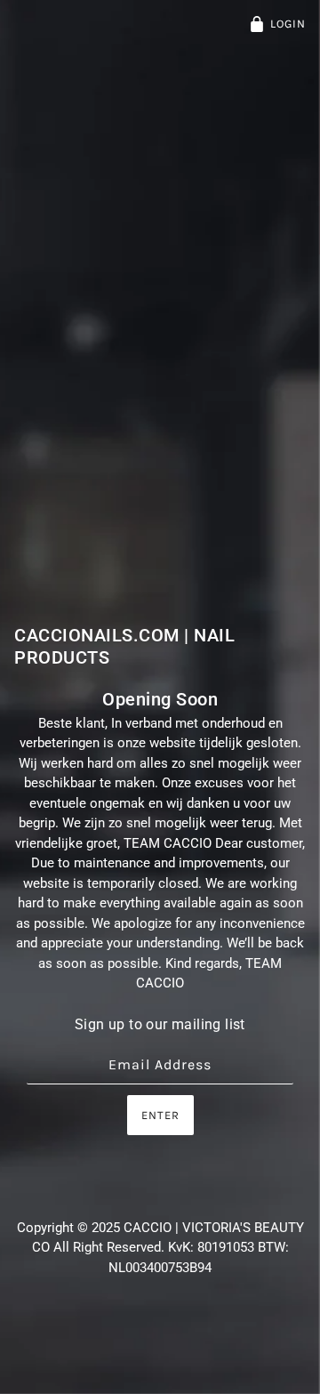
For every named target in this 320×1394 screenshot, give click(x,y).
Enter (160, 1115)
